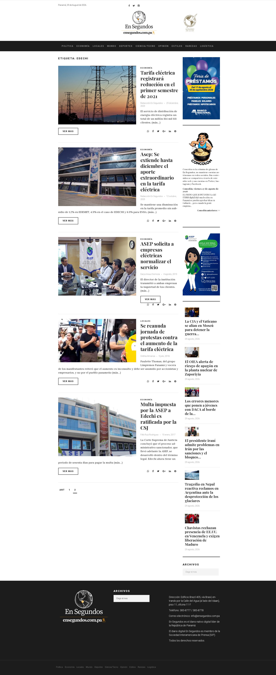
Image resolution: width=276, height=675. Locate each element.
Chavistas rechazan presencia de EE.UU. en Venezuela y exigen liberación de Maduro (202, 536)
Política (67, 46)
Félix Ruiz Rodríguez (149, 435)
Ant (62, 490)
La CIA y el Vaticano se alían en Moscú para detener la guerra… (201, 327)
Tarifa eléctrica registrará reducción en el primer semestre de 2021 (159, 84)
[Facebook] (129, 5)
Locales (98, 46)
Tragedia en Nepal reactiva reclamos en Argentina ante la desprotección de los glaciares (201, 492)
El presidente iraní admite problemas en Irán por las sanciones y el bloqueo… (202, 448)
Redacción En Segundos (151, 103)
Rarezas (191, 46)
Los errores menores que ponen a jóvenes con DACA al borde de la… (202, 407)
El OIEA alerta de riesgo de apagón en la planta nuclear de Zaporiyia (201, 367)
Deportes (126, 46)
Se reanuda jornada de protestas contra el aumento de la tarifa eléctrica (159, 337)
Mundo (111, 46)
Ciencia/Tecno (145, 46)
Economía (83, 46)
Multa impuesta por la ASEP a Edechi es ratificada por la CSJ (158, 416)
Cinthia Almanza (147, 356)
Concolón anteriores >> (208, 210)
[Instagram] (139, 5)
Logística (207, 46)
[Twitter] (134, 5)
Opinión (163, 46)
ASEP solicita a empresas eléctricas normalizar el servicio (157, 255)
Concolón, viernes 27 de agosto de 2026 (200, 190)
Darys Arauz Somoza (150, 274)
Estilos (177, 46)
